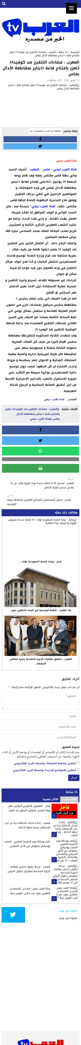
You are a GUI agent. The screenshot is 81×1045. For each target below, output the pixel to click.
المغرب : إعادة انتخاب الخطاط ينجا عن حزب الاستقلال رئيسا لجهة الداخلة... (27, 825)
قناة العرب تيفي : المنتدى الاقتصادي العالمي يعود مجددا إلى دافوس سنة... (29, 891)
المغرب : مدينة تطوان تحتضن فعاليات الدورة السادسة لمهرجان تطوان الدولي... (28, 869)
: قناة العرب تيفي (55, 399)
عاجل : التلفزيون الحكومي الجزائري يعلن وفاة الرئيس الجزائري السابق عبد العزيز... (28, 808)
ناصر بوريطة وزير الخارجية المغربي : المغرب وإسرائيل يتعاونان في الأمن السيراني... (27, 843)
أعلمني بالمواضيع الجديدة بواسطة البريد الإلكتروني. (44, 770)
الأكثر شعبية (50, 799)
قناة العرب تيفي (40, 418)
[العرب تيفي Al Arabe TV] (40, 26)
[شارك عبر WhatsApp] (40, 451)
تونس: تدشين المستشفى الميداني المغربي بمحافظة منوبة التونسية (39, 500)
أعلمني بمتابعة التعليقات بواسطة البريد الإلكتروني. (45, 763)
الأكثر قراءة (69, 799)
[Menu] (71, 8)
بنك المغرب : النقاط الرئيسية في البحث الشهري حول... (40, 610)
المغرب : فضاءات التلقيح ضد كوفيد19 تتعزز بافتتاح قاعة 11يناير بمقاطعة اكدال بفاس (32, 414)
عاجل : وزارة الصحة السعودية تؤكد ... (40, 561)
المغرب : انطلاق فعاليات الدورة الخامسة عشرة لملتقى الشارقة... (40, 661)
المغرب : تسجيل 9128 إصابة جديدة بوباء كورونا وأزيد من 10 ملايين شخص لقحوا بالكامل (42, 483)
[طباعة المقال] (40, 468)
